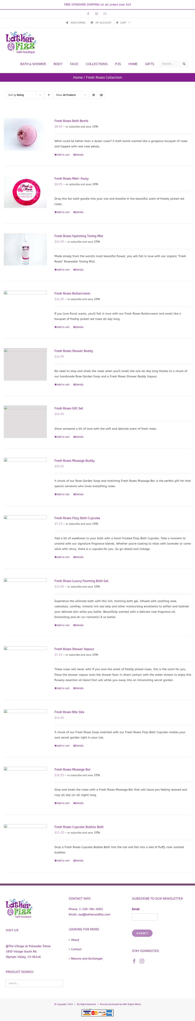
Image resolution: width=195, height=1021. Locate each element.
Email (136, 909)
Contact (76, 949)
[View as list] (101, 95)
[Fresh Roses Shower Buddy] (25, 364)
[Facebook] (134, 961)
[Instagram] (142, 961)
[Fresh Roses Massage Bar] (25, 783)
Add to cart (63, 154)
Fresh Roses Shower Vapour (74, 649)
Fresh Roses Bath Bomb (71, 121)
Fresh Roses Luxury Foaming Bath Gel (81, 581)
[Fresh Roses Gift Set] (25, 422)
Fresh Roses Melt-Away (71, 178)
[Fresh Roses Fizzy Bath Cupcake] (25, 531)
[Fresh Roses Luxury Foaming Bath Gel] (25, 594)
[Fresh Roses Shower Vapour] (25, 662)
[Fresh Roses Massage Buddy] (25, 474)
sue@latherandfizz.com (94, 914)
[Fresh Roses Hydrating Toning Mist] (25, 249)
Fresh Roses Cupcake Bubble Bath (79, 827)
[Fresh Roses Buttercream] (25, 307)
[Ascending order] (48, 95)
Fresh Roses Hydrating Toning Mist (78, 236)
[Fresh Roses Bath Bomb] (25, 134)
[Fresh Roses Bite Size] (25, 725)
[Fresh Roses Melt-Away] (25, 192)
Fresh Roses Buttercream (72, 293)
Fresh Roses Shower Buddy (73, 351)
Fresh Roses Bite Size (69, 712)
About (75, 940)
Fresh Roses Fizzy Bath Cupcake (77, 518)
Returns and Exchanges (86, 958)
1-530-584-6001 (91, 909)
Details (80, 154)
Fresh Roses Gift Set (68, 408)
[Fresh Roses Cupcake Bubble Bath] (25, 840)
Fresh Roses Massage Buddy (74, 460)
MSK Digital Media (132, 1004)
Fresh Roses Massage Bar (72, 769)
